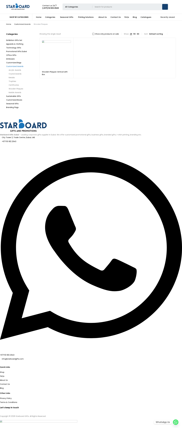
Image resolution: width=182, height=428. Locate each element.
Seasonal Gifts (12, 103)
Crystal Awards (15, 74)
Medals (12, 77)
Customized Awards (22, 24)
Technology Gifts (13, 47)
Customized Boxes (14, 100)
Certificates (14, 85)
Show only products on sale (107, 34)
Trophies (12, 81)
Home (8, 24)
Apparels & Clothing (14, 44)
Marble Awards (15, 92)
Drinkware (10, 59)
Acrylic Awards (15, 70)
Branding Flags (12, 107)
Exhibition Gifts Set (14, 40)
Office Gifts (11, 55)
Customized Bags (13, 62)
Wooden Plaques (16, 88)
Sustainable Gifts (13, 96)
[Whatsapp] (175, 422)
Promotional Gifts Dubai (16, 51)
